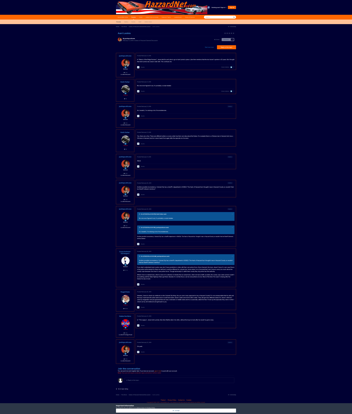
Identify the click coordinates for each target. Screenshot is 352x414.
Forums (133, 17)
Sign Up (232, 7)
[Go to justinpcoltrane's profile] (120, 40)
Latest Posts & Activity (152, 17)
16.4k (126, 308)
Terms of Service (190, 17)
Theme (163, 400)
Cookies (188, 400)
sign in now (157, 371)
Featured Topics (166, 17)
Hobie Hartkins (225, 67)
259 (126, 72)
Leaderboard (178, 17)
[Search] (234, 17)
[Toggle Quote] (140, 214)
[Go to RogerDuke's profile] (125, 299)
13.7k (126, 270)
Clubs (140, 17)
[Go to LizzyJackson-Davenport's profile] (125, 261)
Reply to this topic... (134, 380)
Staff (140, 22)
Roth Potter (125, 82)
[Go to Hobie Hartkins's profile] (125, 323)
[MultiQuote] (138, 67)
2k (126, 98)
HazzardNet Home (123, 17)
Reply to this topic (226, 47)
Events (133, 22)
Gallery (126, 22)
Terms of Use (140, 407)
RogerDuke (125, 292)
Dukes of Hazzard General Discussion (146, 40)
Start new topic (209, 47)
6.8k (126, 333)
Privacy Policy (172, 400)
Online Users (148, 22)
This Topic (227, 17)
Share (217, 39)
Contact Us (181, 400)
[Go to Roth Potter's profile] (125, 89)
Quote (143, 67)
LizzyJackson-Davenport (125, 253)
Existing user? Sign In (218, 7)
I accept (176, 410)
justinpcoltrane (130, 38)
